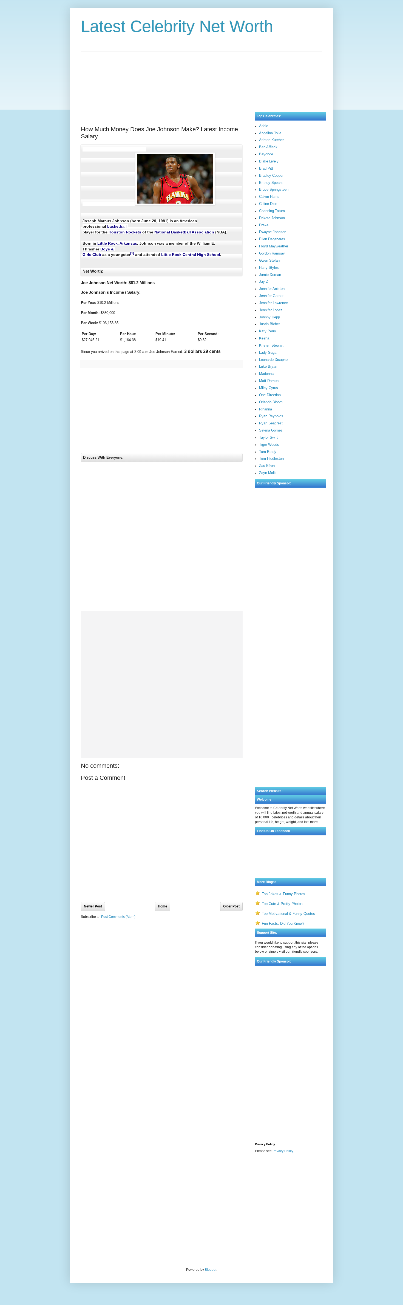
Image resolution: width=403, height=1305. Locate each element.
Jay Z (263, 281)
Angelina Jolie (270, 133)
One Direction (270, 395)
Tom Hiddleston (271, 458)
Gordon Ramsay (272, 253)
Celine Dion (268, 204)
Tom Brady (267, 452)
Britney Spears (271, 183)
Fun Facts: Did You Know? (283, 923)
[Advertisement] (201, 76)
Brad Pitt (266, 168)
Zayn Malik (268, 473)
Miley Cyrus (268, 388)
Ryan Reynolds (271, 416)
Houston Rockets (125, 232)
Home (162, 906)
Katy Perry (267, 331)
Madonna (266, 374)
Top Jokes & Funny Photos (283, 894)
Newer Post (93, 906)
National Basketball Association (184, 232)
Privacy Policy (283, 1151)
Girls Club (92, 254)
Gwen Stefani (269, 260)
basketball (117, 226)
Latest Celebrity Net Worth (177, 26)
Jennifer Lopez (270, 310)
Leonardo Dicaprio (273, 360)
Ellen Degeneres (272, 239)
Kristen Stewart (271, 345)
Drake (263, 225)
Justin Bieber (269, 324)
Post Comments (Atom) (118, 917)
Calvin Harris (269, 197)
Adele (263, 126)
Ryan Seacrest (271, 423)
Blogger (210, 1270)
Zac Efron (267, 466)
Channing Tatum (272, 211)
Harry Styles (269, 267)
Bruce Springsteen (273, 189)
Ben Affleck (268, 147)
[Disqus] (162, 538)
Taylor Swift (268, 437)
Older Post (231, 906)
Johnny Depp (269, 317)
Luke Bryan (268, 366)
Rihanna (265, 409)
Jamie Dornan (270, 275)
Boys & (107, 249)
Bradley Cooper (271, 175)
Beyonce (266, 154)
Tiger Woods (269, 444)
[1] (132, 253)
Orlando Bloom (271, 402)
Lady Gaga (267, 352)
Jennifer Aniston (272, 289)
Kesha (264, 338)
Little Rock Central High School (190, 254)
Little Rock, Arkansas (117, 243)
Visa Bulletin (90, 1172)
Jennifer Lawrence (273, 303)
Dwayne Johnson (272, 232)
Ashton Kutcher (271, 140)
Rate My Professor (114, 1172)
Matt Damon (269, 381)
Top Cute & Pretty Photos (282, 904)
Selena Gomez (271, 430)
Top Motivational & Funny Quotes (288, 914)
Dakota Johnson (272, 218)
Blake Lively (269, 161)
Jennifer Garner (271, 296)
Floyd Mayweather (273, 246)
